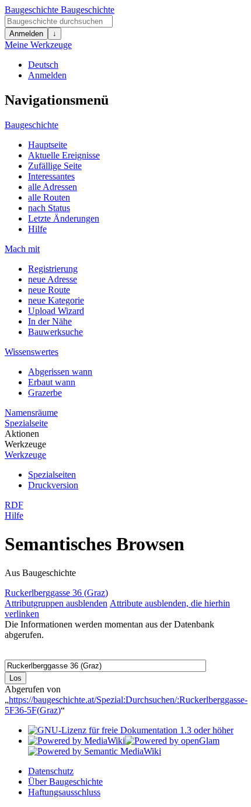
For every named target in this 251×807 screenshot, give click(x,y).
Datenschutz (51, 771)
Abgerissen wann (60, 372)
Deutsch (43, 65)
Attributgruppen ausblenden (56, 603)
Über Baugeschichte (65, 782)
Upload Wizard (56, 311)
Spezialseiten (52, 475)
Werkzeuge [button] (25, 444)
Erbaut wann (51, 382)
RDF (14, 505)
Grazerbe (45, 393)
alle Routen (49, 197)
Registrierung (53, 269)
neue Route (49, 290)
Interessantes (51, 176)
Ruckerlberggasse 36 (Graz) (56, 593)
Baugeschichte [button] (31, 125)
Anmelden (26, 33)
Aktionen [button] (22, 434)
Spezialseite (26, 423)
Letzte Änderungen (63, 218)
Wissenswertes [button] (31, 352)
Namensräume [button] (31, 413)
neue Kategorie (56, 300)
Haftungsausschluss (64, 792)
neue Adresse (52, 279)
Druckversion (53, 485)
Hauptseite (47, 145)
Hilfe (37, 229)
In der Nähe (50, 321)
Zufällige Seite (55, 166)
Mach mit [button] (22, 249)
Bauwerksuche (55, 332)
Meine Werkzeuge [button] (38, 45)
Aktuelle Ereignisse (64, 155)
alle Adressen (52, 187)
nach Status (49, 208)
